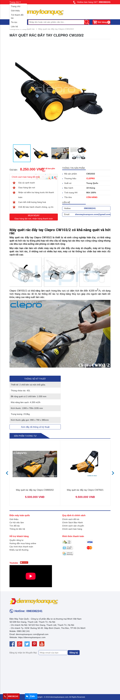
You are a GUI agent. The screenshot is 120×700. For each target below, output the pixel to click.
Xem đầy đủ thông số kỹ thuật (35, 427)
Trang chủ (15, 6)
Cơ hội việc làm (17, 522)
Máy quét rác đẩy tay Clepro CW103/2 (56, 29)
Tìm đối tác (15, 526)
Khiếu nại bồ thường (19, 550)
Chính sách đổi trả (70, 519)
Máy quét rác (29, 29)
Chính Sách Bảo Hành (72, 522)
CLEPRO (90, 178)
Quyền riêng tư (16, 540)
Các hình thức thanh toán (21, 546)
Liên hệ (14, 26)
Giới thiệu (15, 10)
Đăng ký (74, 652)
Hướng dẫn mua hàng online (23, 543)
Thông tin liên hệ (17, 529)
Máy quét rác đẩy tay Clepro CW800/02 (35, 490)
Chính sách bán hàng (72, 529)
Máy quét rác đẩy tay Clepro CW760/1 (85, 490)
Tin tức (14, 22)
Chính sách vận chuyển (73, 526)
